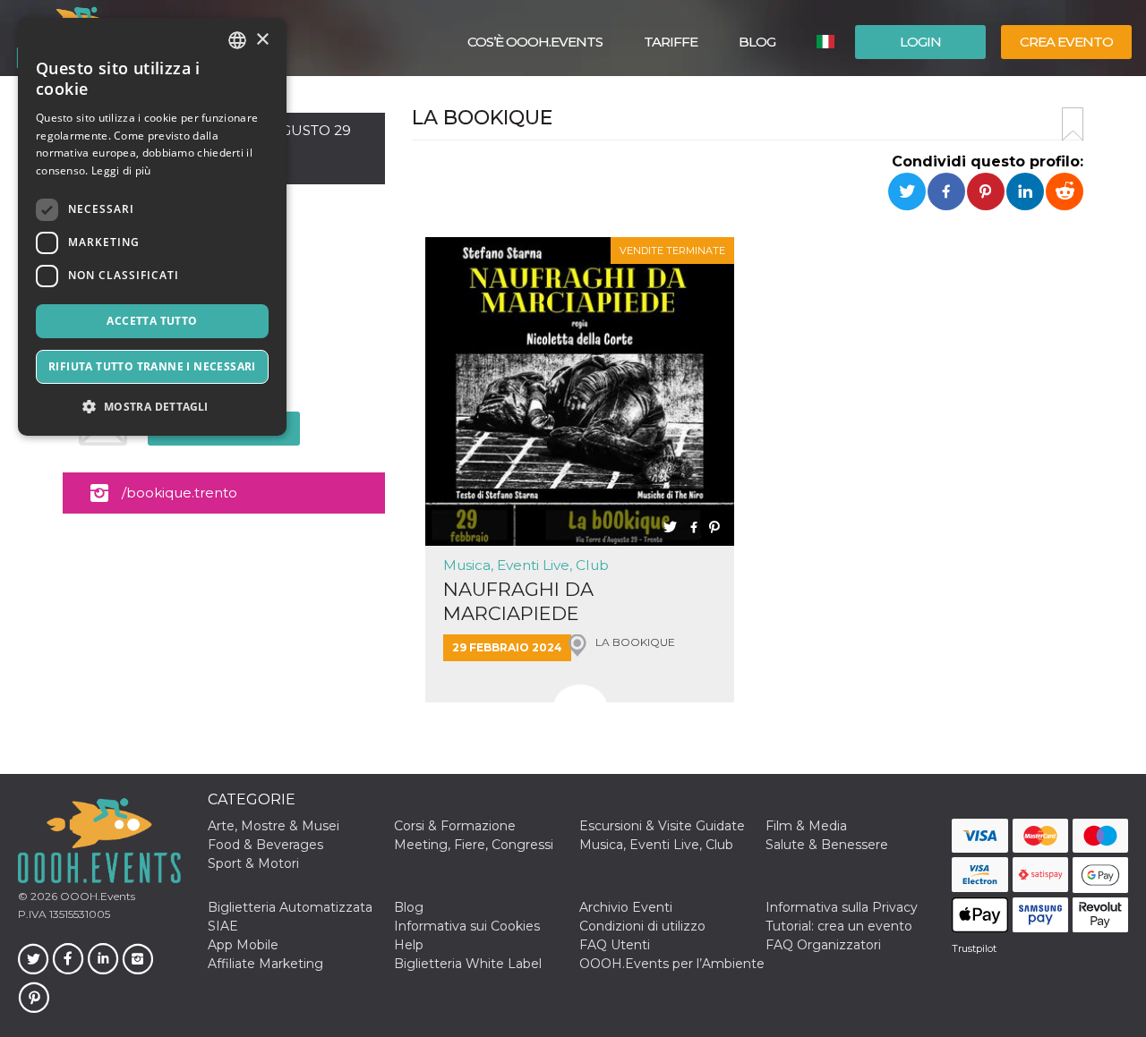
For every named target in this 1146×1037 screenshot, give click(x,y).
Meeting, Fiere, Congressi (473, 845)
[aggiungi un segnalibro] (1072, 124)
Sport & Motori (253, 863)
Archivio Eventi (625, 907)
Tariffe (670, 41)
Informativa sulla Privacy (841, 907)
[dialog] (152, 227)
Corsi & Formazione (455, 826)
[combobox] (237, 40)
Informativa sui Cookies (467, 926)
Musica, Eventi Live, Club (526, 565)
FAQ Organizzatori (823, 945)
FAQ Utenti (614, 945)
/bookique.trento (179, 492)
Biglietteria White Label (468, 964)
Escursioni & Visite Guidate (662, 826)
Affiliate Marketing (265, 964)
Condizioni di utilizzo (642, 926)
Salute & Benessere (826, 845)
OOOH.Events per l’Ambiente (672, 964)
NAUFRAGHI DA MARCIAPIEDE (518, 601)
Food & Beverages (265, 845)
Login (920, 41)
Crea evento (1066, 41)
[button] (152, 406)
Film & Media (806, 826)
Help (408, 945)
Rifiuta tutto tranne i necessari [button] (152, 366)
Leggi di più (121, 170)
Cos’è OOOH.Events (535, 41)
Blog (757, 41)
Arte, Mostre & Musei (273, 826)
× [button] (262, 40)
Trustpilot (974, 948)
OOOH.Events (96, 896)
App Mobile (243, 945)
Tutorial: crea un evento (838, 926)
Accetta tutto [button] (152, 320)
